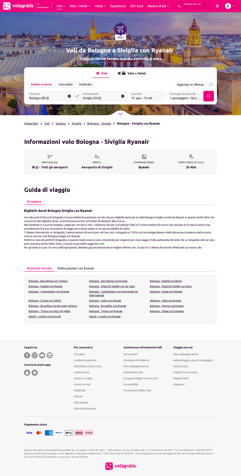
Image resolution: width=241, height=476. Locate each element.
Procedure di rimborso (136, 360)
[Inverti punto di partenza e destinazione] (77, 96)
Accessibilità (131, 384)
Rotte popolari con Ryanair (76, 268)
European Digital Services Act (141, 378)
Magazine (179, 384)
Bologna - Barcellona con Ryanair (108, 281)
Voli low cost (180, 366)
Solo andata (65, 84)
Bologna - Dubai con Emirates (167, 311)
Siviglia (76, 123)
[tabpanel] (120, 228)
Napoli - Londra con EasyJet (45, 316)
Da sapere (34, 201)
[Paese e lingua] (217, 6)
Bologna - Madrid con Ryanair (46, 286)
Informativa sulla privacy (88, 366)
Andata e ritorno (41, 84)
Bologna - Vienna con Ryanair (167, 305)
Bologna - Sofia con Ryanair (166, 300)
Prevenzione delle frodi (137, 390)
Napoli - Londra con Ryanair (105, 316)
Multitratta (85, 84)
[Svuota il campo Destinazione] (123, 96)
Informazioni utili (133, 372)
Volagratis (31, 123)
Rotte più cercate (39, 268)
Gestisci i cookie (83, 378)
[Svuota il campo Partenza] (69, 96)
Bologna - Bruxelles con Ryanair (107, 305)
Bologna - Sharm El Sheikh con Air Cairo (112, 286)
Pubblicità (79, 390)
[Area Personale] (230, 6)
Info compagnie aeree (136, 366)
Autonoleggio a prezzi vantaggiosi (193, 360)
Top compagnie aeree (185, 354)
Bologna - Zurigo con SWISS (45, 300)
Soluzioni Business (85, 408)
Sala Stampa (81, 402)
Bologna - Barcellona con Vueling (48, 281)
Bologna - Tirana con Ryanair (105, 311)
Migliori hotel (181, 378)
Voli (47, 123)
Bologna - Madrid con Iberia (166, 281)
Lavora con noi (82, 384)
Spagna (61, 123)
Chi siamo (79, 354)
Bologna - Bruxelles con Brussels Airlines (53, 305)
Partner (78, 396)
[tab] (101, 73)
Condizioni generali (85, 360)
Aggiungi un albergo (190, 84)
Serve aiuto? (131, 354)
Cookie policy (81, 372)
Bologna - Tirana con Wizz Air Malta (49, 311)
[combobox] (50, 96)
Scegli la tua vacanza (185, 372)
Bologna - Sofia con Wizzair (105, 300)
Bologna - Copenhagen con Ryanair (49, 291)
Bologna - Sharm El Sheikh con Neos (171, 286)
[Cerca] (208, 96)
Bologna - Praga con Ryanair (166, 291)
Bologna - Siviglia (99, 123)
